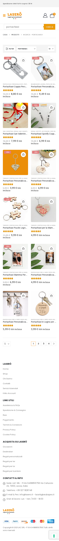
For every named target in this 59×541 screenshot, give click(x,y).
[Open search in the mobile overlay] (29, 27)
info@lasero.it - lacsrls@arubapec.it (37, 494)
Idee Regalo (54, 131)
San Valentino (8, 131)
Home (6, 369)
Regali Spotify (36, 131)
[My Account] (45, 15)
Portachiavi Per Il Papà (39, 272)
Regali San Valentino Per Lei (24, 131)
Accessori (46, 131)
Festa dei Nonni (51, 84)
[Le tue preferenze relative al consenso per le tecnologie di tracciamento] (54, 536)
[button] (5, 15)
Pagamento (8, 420)
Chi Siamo (7, 378)
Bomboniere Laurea (38, 84)
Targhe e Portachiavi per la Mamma (16, 178)
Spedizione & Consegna (14, 410)
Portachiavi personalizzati (13, 84)
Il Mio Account (9, 393)
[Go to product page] (43, 209)
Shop (5, 373)
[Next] (54, 343)
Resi (5, 415)
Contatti (6, 383)
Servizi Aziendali (10, 388)
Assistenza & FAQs (11, 405)
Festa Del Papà (53, 272)
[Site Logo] (14, 15)
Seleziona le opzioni (23, 60)
